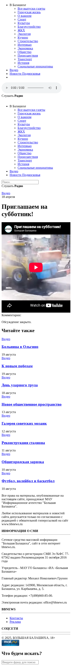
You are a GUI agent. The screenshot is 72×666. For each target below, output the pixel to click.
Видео (14, 70)
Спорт (22, 19)
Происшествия (28, 55)
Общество (24, 52)
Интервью (25, 44)
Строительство (28, 41)
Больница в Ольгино (20, 347)
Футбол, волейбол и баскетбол (28, 481)
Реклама (15, 621)
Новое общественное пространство (32, 404)
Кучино (23, 37)
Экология (24, 34)
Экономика (25, 48)
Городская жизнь (29, 12)
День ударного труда (20, 385)
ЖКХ (21, 30)
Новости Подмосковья (25, 73)
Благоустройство (29, 26)
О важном (24, 15)
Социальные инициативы (35, 66)
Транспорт (25, 59)
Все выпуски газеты (31, 8)
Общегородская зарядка (23, 462)
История (23, 62)
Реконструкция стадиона (23, 443)
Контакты (16, 618)
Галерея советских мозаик (24, 423)
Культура (24, 23)
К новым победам (17, 366)
